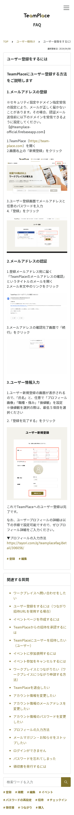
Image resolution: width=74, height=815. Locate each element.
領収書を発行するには (29, 766)
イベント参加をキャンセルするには (39, 661)
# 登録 (11, 559)
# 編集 (23, 559)
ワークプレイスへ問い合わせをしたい (39, 595)
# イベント (46, 792)
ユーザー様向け (25, 41)
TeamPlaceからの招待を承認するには (39, 630)
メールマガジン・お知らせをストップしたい (39, 740)
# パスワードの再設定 (17, 800)
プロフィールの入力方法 (31, 729)
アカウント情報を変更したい (34, 695)
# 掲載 (19, 792)
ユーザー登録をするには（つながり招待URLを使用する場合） (39, 609)
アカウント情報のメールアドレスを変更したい (39, 706)
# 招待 (39, 800)
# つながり (25, 807)
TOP (5, 41)
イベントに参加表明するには (34, 653)
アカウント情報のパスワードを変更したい (39, 719)
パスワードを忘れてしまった (34, 758)
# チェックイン (57, 800)
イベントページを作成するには (36, 619)
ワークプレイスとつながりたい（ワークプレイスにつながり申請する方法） (39, 674)
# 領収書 (8, 807)
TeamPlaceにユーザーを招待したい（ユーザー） (39, 643)
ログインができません (29, 750)
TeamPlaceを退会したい (31, 687)
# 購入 (40, 807)
